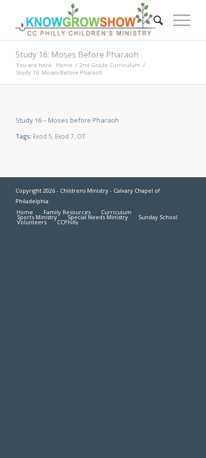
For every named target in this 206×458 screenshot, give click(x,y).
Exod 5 (42, 136)
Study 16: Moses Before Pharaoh (77, 54)
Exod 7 (64, 136)
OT (81, 136)
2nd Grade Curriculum (110, 65)
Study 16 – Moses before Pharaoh (67, 120)
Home (64, 65)
